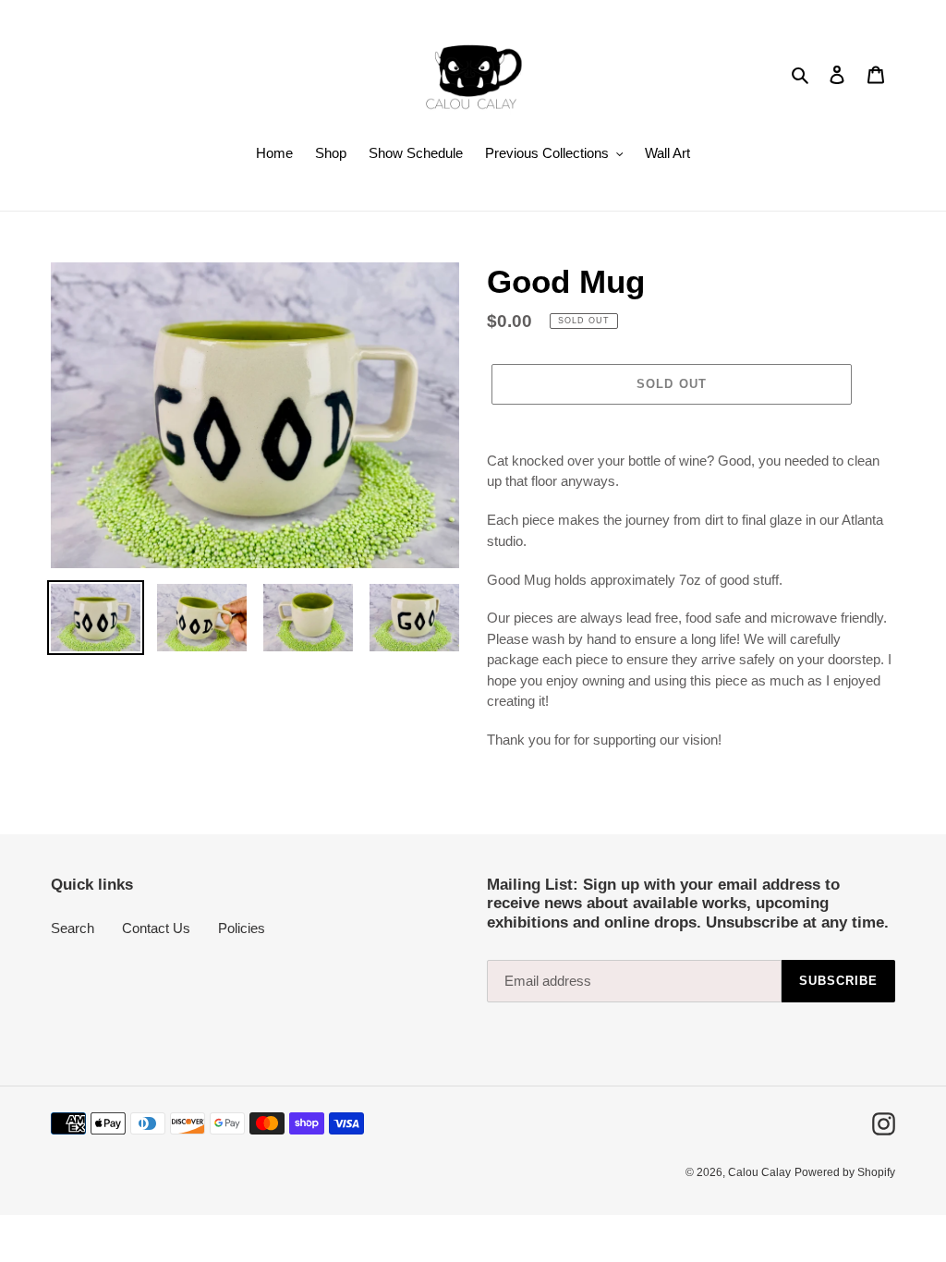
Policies (241, 928)
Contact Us (156, 928)
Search (72, 928)
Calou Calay (759, 1172)
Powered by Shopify (844, 1172)
